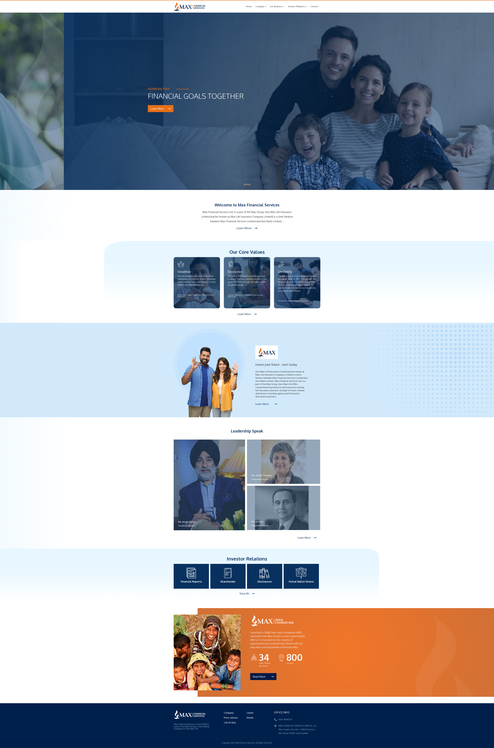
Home (249, 6)
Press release (231, 717)
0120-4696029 (285, 719)
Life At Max (230, 722)
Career (250, 712)
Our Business (276, 6)
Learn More (244, 228)
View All (244, 593)
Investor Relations (296, 6)
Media (250, 717)
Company (260, 6)
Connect (314, 6)
